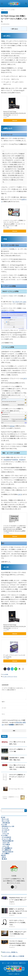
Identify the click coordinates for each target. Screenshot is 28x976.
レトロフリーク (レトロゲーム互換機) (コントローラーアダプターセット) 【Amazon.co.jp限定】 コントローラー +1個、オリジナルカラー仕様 (14, 223)
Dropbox (22, 459)
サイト (3, 714)
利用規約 (11, 724)
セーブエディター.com (19, 302)
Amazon (14, 120)
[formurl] (15, 887)
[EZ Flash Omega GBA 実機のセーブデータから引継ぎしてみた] (12, 668)
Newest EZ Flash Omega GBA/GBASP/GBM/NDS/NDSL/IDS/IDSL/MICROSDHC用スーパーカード (14, 113)
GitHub (12, 426)
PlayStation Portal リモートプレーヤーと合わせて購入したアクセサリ (17, 900)
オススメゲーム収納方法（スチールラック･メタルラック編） (17, 777)
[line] (15, 668)
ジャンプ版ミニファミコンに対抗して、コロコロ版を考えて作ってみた (17, 767)
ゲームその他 (5, 674)
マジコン (15, 676)
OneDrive (15, 459)
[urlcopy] (23, 668)
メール (4, 708)
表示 (16, 29)
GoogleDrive (7, 459)
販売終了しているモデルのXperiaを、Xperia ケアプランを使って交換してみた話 (18, 911)
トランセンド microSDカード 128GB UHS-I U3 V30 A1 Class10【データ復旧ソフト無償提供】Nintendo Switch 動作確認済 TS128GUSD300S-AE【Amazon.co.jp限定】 (14, 528)
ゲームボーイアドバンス (8, 676)
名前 (3, 701)
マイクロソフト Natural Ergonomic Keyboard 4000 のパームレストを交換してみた (17, 943)
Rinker (8, 116)
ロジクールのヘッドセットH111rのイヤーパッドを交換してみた (17, 922)
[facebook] (8, 668)
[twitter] (5, 668)
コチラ (3, 310)
